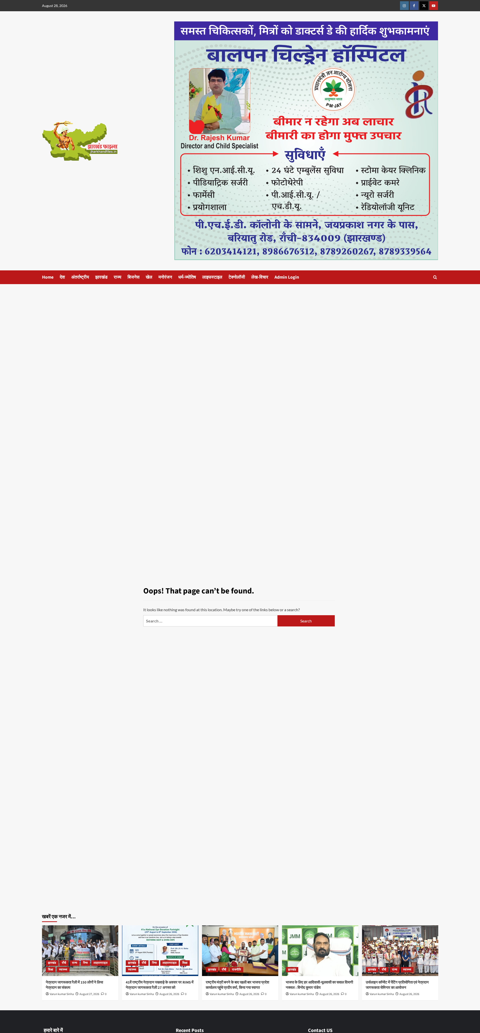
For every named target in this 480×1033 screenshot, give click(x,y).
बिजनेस (134, 277)
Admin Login (286, 277)
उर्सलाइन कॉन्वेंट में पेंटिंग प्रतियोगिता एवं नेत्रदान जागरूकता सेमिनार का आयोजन (397, 985)
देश (62, 277)
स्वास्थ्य (63, 970)
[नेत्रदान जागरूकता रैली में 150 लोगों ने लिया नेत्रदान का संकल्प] (80, 950)
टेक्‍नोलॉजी (236, 277)
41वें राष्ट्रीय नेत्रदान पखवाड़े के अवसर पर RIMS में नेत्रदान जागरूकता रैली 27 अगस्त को (160, 985)
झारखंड (101, 277)
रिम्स (85, 963)
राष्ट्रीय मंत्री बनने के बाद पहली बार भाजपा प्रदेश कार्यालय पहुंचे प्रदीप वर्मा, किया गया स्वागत (237, 985)
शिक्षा (50, 970)
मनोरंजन (165, 277)
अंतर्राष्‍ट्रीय (80, 277)
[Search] (435, 277)
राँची (64, 963)
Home (48, 277)
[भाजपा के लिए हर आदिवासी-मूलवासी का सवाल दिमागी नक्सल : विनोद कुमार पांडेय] (320, 950)
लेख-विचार (259, 277)
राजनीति (236, 970)
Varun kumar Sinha (62, 994)
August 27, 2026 (89, 994)
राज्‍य (117, 277)
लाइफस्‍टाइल (212, 277)
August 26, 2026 (169, 994)
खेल (149, 277)
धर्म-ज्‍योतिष (187, 277)
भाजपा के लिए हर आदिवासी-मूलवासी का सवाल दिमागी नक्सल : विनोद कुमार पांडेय (319, 985)
